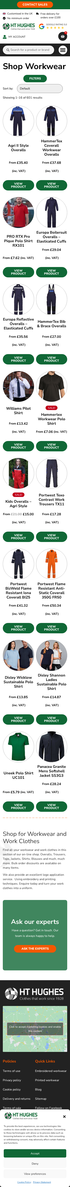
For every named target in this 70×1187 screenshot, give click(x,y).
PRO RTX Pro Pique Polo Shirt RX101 (18, 241)
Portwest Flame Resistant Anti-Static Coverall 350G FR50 (52, 590)
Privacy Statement (42, 1182)
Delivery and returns (16, 1099)
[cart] (62, 36)
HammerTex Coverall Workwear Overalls (51, 148)
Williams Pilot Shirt (18, 410)
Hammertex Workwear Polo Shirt (51, 419)
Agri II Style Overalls (18, 147)
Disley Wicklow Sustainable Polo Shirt (18, 682)
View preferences (35, 1174)
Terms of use (11, 1071)
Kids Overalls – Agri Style (18, 503)
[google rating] (53, 26)
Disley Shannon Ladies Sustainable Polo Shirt (51, 682)
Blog (38, 1089)
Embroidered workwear (51, 1071)
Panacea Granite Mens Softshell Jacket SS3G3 (51, 771)
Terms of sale (12, 1108)
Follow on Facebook (48, 1108)
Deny (35, 1164)
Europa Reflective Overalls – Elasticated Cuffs (18, 324)
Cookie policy (12, 1089)
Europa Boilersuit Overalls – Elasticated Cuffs (51, 237)
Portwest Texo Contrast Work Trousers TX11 (52, 500)
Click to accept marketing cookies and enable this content (35, 1029)
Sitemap (40, 1099)
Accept (35, 1153)
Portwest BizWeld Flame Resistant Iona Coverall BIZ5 (18, 590)
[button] (64, 1116)
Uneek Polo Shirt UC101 (18, 775)
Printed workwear (47, 1080)
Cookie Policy (24, 1182)
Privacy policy (12, 1080)
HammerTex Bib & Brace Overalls (51, 324)
